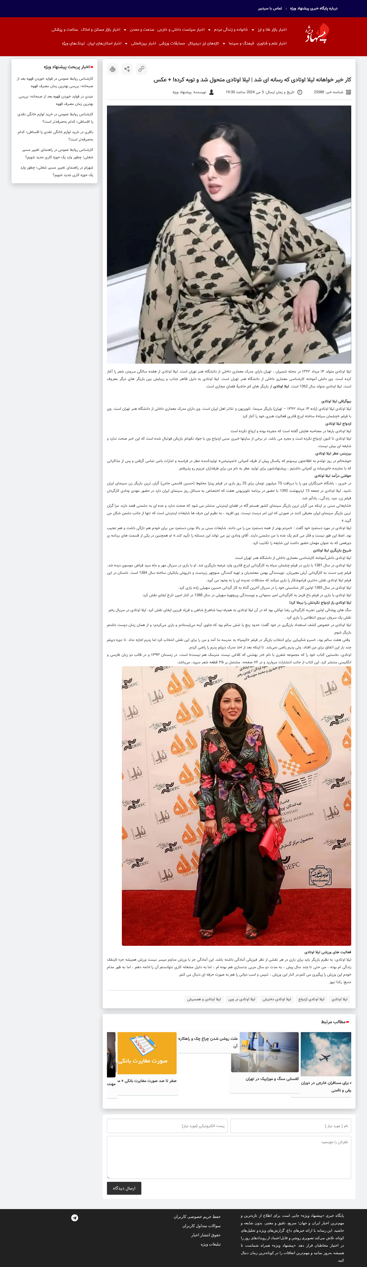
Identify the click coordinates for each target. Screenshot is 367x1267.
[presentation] (346, 1067)
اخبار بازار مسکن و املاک (100, 29)
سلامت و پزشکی (65, 29)
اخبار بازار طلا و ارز (272, 29)
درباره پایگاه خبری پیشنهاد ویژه (313, 8)
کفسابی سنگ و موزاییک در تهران (272, 1079)
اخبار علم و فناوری (271, 43)
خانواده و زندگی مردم (231, 29)
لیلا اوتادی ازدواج (311, 999)
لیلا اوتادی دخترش (277, 999)
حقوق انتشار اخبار (206, 1235)
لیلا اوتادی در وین (241, 999)
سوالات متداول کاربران (201, 1225)
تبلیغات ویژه (211, 1244)
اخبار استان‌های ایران (104, 43)
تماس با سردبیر (270, 8)
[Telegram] (74, 1217)
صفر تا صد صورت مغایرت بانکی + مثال (145, 1081)
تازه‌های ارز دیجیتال (203, 43)
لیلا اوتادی (343, 372)
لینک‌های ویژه (73, 43)
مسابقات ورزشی (172, 43)
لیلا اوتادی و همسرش (204, 999)
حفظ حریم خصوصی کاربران (197, 1216)
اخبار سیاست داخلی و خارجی (180, 29)
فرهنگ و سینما (241, 43)
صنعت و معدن (142, 29)
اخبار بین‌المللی (143, 43)
